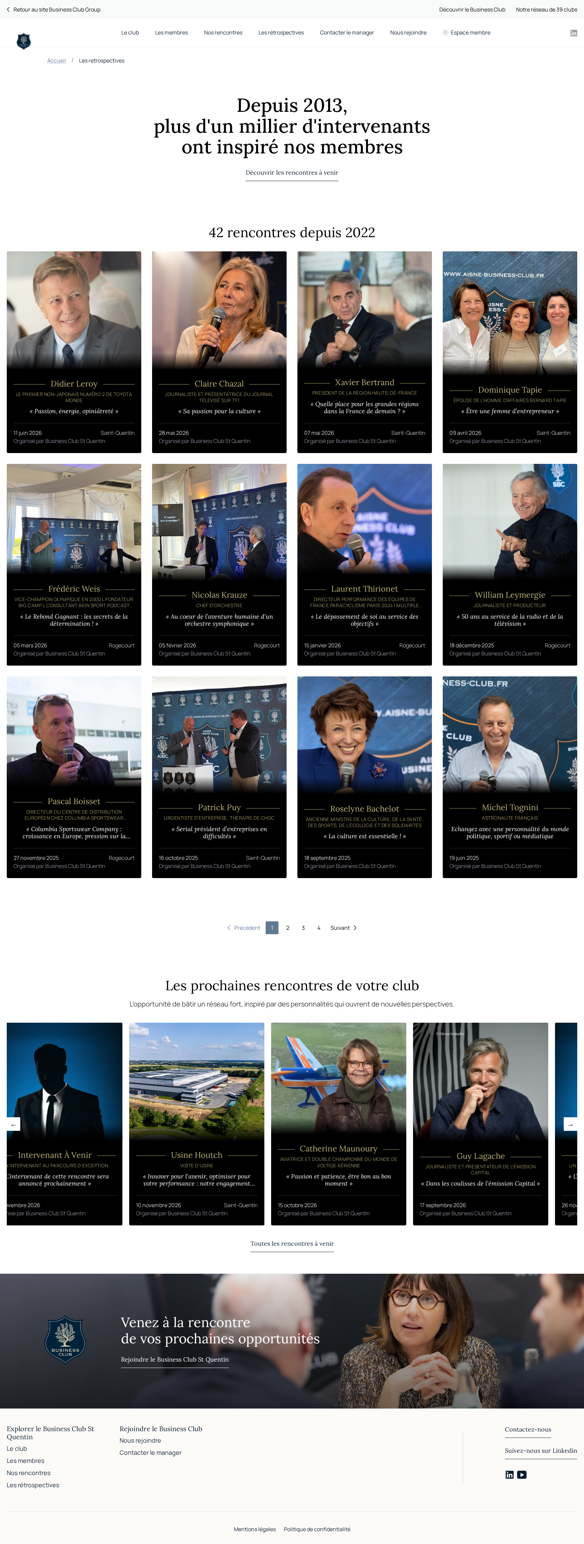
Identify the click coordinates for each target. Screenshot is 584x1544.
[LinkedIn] (509, 1474)
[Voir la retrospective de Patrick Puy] (219, 777)
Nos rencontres (223, 32)
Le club (130, 32)
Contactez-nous (528, 1429)
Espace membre (470, 32)
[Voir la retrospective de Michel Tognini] (510, 777)
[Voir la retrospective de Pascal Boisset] (74, 777)
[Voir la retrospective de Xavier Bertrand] (364, 352)
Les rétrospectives (281, 32)
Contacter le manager (347, 32)
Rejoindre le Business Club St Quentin (175, 1359)
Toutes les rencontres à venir (292, 1243)
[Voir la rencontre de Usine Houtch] (155, 1124)
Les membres (171, 32)
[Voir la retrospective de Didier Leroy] (74, 352)
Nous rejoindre (408, 32)
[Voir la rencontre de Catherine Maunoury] (297, 1124)
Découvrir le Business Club (472, 9)
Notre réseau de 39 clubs (546, 9)
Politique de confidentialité (317, 1529)
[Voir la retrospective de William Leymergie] (510, 565)
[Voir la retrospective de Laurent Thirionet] (364, 565)
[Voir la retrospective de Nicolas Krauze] (219, 565)
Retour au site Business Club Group (57, 9)
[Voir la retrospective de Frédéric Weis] (74, 565)
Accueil (56, 60)
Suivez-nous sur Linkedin (541, 1450)
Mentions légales (255, 1529)
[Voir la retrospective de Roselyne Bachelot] (364, 777)
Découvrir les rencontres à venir (292, 172)
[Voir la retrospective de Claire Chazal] (219, 352)
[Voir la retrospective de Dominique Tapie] (510, 352)
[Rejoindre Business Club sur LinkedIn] (573, 33)
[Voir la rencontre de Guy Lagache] (439, 1124)
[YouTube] (522, 1474)
